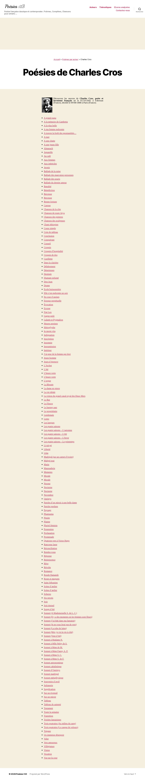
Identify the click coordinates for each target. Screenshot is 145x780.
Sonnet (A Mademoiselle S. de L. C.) (60, 613)
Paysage (47, 510)
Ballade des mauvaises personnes (58, 175)
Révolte (47, 567)
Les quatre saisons (52, 426)
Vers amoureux (50, 742)
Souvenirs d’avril (52, 681)
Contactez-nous (123, 10)
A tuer (46, 137)
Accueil (57, 59)
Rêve (46, 563)
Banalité (47, 186)
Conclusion (49, 236)
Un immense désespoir (54, 735)
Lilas (46, 453)
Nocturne (48, 487)
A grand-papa (50, 118)
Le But (47, 399)
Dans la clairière (51, 262)
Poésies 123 (21, 774)
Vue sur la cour (50, 757)
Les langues (49, 422)
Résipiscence (49, 559)
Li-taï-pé (48, 445)
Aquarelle (48, 152)
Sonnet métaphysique (53, 677)
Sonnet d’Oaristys (52, 670)
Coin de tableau (51, 232)
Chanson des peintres (53, 217)
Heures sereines (51, 323)
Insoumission (50, 346)
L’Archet (48, 365)
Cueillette (48, 258)
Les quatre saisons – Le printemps (59, 441)
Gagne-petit (49, 316)
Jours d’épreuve (51, 361)
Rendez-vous (50, 552)
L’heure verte (50, 373)
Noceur (47, 483)
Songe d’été (49, 609)
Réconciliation (50, 548)
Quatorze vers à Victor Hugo (57, 540)
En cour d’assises (51, 297)
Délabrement (49, 266)
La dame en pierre (52, 388)
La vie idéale (49, 392)
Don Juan (48, 281)
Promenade (49, 536)
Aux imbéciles (50, 163)
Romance (48, 571)
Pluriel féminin (50, 525)
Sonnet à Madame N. (53, 639)
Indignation (49, 335)
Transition (48, 715)
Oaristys (47, 498)
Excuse (47, 308)
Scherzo (47, 594)
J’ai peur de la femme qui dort (57, 354)
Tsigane (47, 731)
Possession (49, 529)
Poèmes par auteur (70, 59)
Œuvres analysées (122, 7)
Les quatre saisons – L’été (55, 434)
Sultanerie (48, 685)
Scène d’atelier (50, 586)
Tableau (47, 700)
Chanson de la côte (52, 209)
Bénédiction (49, 190)
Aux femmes (49, 159)
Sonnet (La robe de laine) (55, 628)
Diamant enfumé (51, 277)
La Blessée (48, 384)
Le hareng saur (50, 407)
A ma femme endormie (54, 129)
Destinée (48, 274)
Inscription (49, 338)
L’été (46, 369)
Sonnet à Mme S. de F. (54, 658)
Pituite (47, 517)
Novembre (48, 495)
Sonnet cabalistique (52, 666)
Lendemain (49, 415)
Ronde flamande (51, 575)
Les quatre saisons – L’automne (58, 430)
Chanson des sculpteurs (54, 220)
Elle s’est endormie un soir (56, 293)
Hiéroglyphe (49, 327)
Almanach (48, 148)
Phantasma (48, 514)
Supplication (49, 689)
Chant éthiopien (51, 224)
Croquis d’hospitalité (53, 251)
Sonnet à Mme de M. (53, 647)
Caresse (47, 205)
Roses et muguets (51, 578)
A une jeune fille (51, 144)
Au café (47, 156)
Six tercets (48, 597)
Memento (48, 472)
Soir (46, 601)
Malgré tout (49, 460)
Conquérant (49, 239)
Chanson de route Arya (54, 213)
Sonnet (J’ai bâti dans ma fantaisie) (59, 620)
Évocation (48, 304)
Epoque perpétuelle (52, 300)
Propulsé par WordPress (40, 774)
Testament (48, 708)
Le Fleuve (48, 403)
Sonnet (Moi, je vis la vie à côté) (58, 632)
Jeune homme (50, 357)
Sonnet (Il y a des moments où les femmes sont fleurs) (68, 617)
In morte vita (49, 331)
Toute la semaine (51, 712)
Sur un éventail (51, 693)
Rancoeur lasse (50, 544)
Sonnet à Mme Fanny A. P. (56, 651)
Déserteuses (49, 270)
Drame (47, 285)
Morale (47, 476)
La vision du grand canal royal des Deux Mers (64, 396)
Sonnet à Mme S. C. (53, 655)
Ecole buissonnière (52, 289)
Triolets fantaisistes (52, 719)
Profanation (49, 533)
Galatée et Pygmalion (53, 319)
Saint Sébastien (51, 582)
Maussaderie (49, 468)
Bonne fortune (50, 201)
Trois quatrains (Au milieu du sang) (60, 723)
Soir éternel (49, 605)
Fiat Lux (48, 312)
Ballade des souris (52, 179)
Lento (46, 418)
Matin (46, 464)
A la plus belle (50, 125)
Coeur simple (50, 228)
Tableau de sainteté (52, 704)
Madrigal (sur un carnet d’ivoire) (58, 456)
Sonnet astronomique (53, 662)
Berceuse (48, 194)
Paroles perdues (51, 506)
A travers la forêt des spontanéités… (60, 133)
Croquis (47, 247)
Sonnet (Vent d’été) (52, 636)
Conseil (47, 243)
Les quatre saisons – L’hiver (56, 437)
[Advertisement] (72, 33)
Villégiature (49, 746)
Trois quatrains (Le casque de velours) (61, 727)
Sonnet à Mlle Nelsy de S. (55, 643)
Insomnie (48, 342)
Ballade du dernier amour (55, 182)
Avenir (47, 167)
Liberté (47, 449)
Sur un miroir (50, 696)
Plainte (47, 521)
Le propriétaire (50, 411)
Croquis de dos (50, 255)
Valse (46, 738)
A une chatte (49, 140)
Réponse (48, 556)
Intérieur (48, 350)
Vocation (48, 754)
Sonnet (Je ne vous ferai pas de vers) (60, 624)
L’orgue (47, 380)
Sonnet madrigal (51, 674)
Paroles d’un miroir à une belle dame (60, 502)
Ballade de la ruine (52, 171)
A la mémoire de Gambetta (56, 121)
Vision (47, 750)
